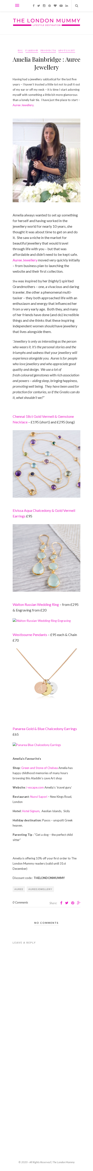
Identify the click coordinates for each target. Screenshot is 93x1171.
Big (20, 50)
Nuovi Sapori (38, 796)
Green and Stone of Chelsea (39, 768)
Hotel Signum (31, 811)
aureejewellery (40, 889)
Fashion (32, 50)
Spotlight (66, 50)
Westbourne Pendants (30, 634)
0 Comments (20, 902)
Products (48, 50)
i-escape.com (35, 787)
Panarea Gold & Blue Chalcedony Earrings (45, 728)
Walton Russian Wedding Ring (36, 604)
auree (18, 889)
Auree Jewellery (23, 105)
